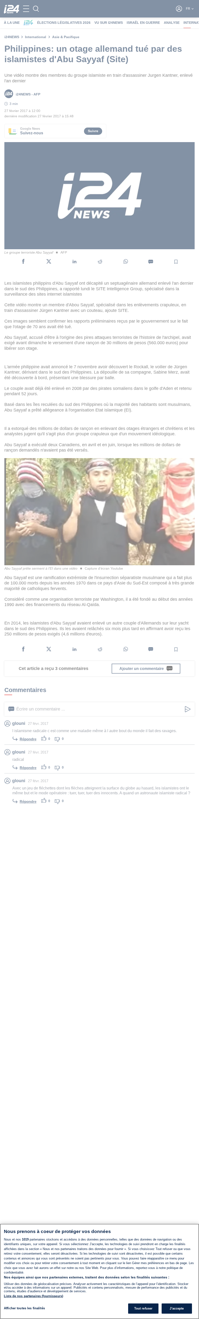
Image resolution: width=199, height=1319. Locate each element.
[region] (99, 1271)
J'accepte (177, 1308)
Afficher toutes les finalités (24, 1308)
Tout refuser (143, 1308)
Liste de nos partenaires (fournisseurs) (33, 1296)
